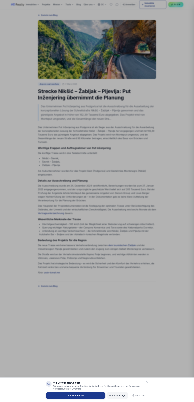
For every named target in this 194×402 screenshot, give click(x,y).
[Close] (146, 381)
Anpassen (140, 395)
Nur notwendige (117, 395)
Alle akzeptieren (75, 395)
